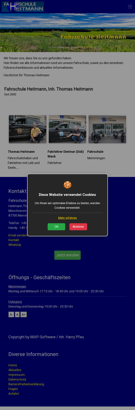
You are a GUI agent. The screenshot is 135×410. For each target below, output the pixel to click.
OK (56, 226)
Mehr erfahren (67, 218)
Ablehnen (78, 226)
